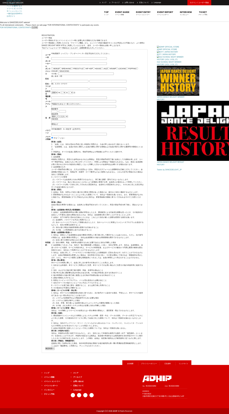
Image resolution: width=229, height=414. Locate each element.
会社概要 (130, 364)
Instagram (177, 2)
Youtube (183, 2)
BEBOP (56, 69)
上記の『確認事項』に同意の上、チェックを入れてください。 (77, 346)
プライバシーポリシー (149, 364)
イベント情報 (122, 13)
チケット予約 (203, 13)
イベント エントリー (143, 13)
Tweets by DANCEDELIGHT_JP (169, 170)
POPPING (132, 69)
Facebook (166, 2)
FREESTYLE (78, 69)
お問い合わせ (129, 2)
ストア (104, 2)
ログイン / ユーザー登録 (199, 3)
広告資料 (167, 364)
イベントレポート (165, 13)
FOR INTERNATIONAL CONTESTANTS (15, 28)
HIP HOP (89, 69)
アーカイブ (116, 2)
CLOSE (35, 28)
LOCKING (122, 69)
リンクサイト (183, 364)
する (55, 138)
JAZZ (105, 69)
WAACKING (64, 71)
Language (157, 2)
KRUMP (112, 69)
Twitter (171, 2)
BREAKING (66, 69)
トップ (106, 13)
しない (62, 138)
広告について (144, 2)
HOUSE (97, 69)
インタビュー (186, 13)
